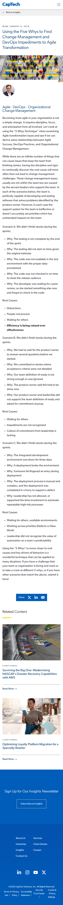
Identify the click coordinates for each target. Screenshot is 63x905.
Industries (21, 844)
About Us (21, 838)
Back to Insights (13, 12)
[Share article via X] (29, 597)
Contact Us (21, 856)
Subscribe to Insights (31, 804)
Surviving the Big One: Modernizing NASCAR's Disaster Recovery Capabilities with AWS (29, 674)
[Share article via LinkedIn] (36, 597)
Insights (20, 850)
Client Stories (40, 844)
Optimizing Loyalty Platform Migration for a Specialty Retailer (30, 746)
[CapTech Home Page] (11, 4)
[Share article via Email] (43, 597)
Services (37, 838)
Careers (37, 850)
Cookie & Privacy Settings (52, 893)
